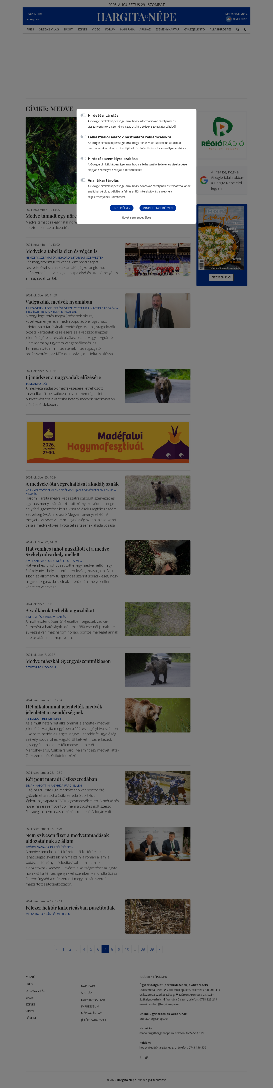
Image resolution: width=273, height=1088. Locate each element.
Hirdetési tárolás (103, 115)
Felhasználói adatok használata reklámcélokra (129, 137)
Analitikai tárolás (103, 180)
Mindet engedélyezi (157, 208)
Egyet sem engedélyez (136, 217)
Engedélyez (122, 208)
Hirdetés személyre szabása (113, 158)
